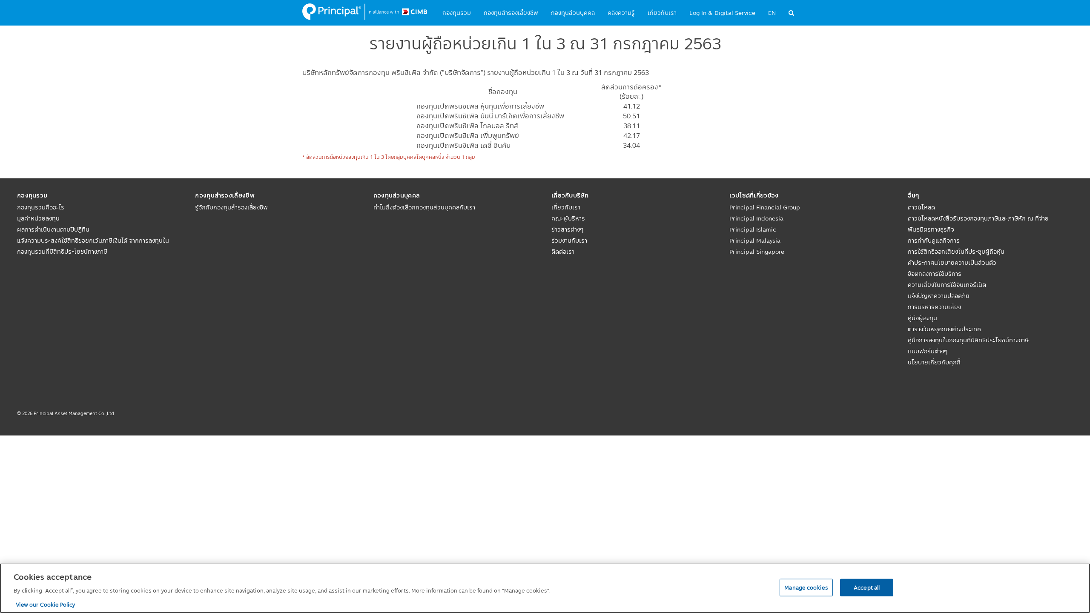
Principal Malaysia (754, 240)
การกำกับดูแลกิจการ (934, 240)
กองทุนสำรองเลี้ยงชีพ (511, 13)
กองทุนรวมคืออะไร (40, 207)
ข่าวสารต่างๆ (567, 229)
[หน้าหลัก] (364, 11)
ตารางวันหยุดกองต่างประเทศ (944, 329)
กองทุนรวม (456, 13)
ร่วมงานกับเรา (569, 240)
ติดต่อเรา (562, 251)
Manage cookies (806, 587)
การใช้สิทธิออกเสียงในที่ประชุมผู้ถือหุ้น (956, 251)
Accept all (867, 587)
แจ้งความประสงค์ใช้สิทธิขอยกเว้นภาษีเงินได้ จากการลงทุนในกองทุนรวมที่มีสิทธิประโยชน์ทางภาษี (93, 246)
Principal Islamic (752, 229)
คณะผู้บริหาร (568, 218)
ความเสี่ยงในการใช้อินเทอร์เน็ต (947, 285)
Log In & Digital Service (722, 13)
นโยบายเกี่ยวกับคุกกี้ (934, 362)
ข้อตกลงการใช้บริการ (934, 273)
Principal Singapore (756, 251)
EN (772, 13)
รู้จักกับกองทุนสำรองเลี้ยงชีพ (231, 207)
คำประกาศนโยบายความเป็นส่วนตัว (952, 262)
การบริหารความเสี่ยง (934, 307)
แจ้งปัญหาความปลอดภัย (939, 296)
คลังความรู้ (621, 13)
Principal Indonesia (756, 218)
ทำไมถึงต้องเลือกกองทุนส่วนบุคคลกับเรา (424, 207)
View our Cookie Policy (45, 604)
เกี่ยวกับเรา (662, 13)
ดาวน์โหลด (921, 207)
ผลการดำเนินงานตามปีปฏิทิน (53, 229)
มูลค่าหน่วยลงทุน (38, 218)
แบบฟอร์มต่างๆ (927, 351)
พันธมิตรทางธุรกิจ (931, 229)
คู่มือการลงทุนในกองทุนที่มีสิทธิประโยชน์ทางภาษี (968, 340)
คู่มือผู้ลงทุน (922, 318)
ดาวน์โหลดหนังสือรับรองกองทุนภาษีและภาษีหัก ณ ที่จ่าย (978, 218)
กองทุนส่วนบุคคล (573, 13)
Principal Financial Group (764, 207)
